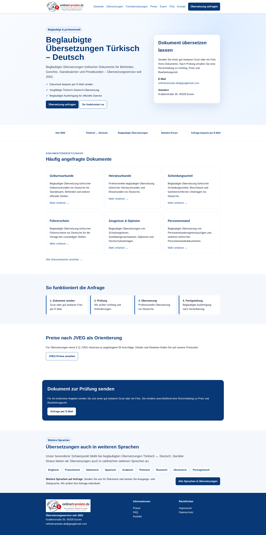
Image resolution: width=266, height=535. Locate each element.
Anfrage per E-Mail (61, 411)
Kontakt (181, 6)
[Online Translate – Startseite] (65, 6)
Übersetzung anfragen (204, 6)
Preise (153, 6)
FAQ (171, 6)
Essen (163, 6)
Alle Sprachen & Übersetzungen (197, 481)
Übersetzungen (114, 6)
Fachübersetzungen (137, 6)
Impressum (185, 508)
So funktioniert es (93, 104)
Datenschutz (186, 512)
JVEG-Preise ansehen (62, 356)
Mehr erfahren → (59, 202)
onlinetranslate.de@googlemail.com (178, 83)
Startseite (98, 6)
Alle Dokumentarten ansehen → (64, 259)
